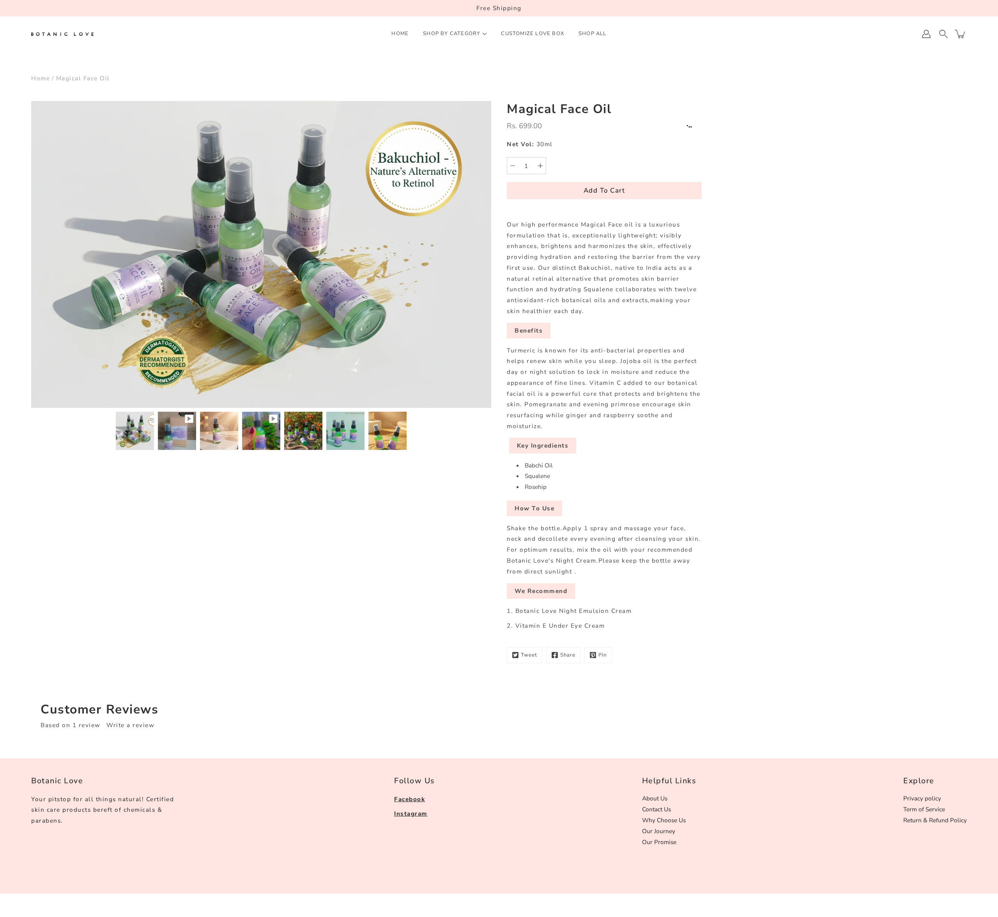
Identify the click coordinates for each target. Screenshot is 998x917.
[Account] (926, 34)
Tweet (529, 655)
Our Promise (659, 842)
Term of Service (924, 809)
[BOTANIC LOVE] (62, 34)
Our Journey (658, 831)
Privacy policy (922, 798)
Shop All (593, 33)
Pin (602, 655)
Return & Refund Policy (935, 820)
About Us (654, 798)
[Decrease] (512, 165)
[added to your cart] (960, 34)
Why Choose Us (664, 820)
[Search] (943, 34)
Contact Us (656, 809)
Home (400, 33)
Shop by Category (451, 33)
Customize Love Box (532, 33)
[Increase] (540, 165)
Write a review (130, 725)
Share (567, 655)
